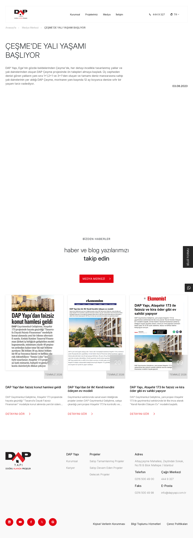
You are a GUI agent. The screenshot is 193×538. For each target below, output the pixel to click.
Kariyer (70, 467)
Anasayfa (10, 27)
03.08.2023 (180, 86)
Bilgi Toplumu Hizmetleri (146, 523)
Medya (107, 14)
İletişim (119, 14)
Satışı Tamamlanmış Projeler (107, 461)
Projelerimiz (91, 14)
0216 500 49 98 (144, 492)
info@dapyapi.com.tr (173, 492)
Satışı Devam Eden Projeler (106, 467)
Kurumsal (75, 14)
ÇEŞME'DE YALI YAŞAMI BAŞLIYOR (64, 27)
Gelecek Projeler (100, 474)
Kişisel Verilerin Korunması (109, 523)
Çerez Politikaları (177, 523)
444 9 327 (167, 479)
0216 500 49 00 (144, 479)
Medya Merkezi (30, 27)
